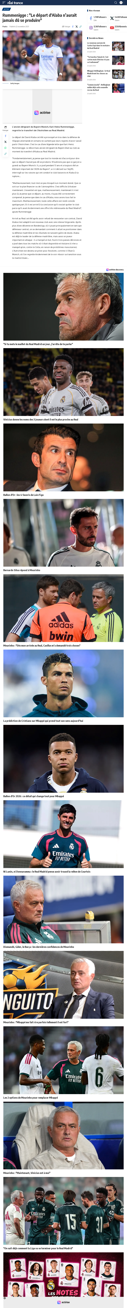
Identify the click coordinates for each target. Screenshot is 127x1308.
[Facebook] (97, 18)
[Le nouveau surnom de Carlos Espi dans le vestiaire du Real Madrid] (118, 46)
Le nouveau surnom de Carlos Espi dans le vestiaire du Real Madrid (98, 45)
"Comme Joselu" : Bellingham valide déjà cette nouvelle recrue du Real (98, 87)
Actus (6, 9)
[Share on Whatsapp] (5, 148)
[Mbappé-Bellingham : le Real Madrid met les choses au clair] (118, 74)
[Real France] (16, 2)
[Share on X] (76, 27)
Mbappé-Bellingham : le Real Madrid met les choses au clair (98, 73)
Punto (4, 26)
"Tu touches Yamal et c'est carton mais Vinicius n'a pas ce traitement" (98, 59)
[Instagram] (97, 27)
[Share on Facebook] (73, 27)
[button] (4, 2)
